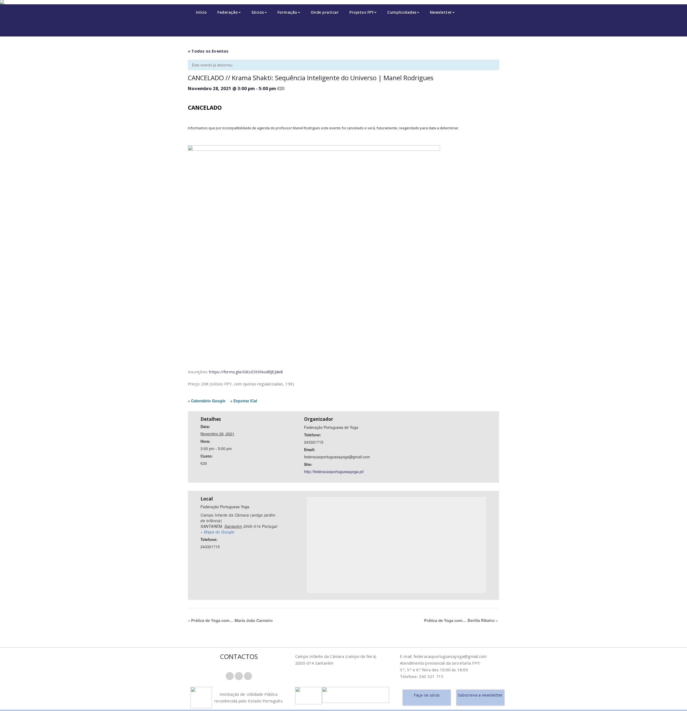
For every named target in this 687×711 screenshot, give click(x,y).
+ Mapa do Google (217, 532)
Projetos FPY (361, 12)
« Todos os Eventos (208, 51)
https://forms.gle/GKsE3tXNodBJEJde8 (246, 371)
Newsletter (441, 12)
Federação (227, 12)
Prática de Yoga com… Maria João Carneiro (230, 620)
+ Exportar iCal (243, 400)
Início (201, 12)
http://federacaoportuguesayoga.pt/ (334, 471)
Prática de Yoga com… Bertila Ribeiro (461, 620)
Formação (287, 12)
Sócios (257, 12)
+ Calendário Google (206, 400)
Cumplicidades (401, 12)
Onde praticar (325, 12)
